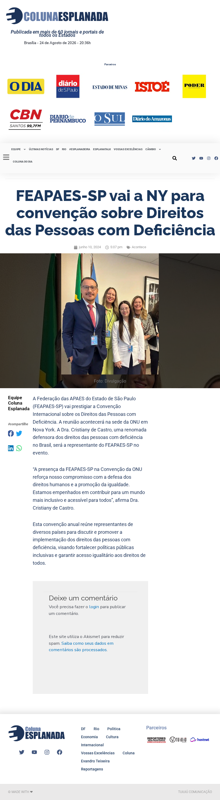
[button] (175, 158)
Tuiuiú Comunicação (195, 792)
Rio (96, 729)
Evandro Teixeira (95, 761)
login (94, 607)
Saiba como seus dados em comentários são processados (81, 646)
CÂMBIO (150, 149)
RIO (64, 149)
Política (113, 729)
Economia (89, 737)
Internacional (92, 745)
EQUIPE (16, 149)
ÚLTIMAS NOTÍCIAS (41, 149)
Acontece (139, 247)
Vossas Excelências (128, 149)
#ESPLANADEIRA (79, 149)
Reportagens (92, 769)
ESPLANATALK (102, 149)
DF (57, 149)
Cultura (112, 737)
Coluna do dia (22, 161)
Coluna (129, 753)
